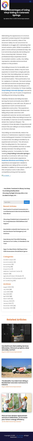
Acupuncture (7, 269)
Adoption (6, 274)
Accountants (7, 264)
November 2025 (8, 308)
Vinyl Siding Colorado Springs (12, 90)
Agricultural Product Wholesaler (12, 276)
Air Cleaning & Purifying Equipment (13, 278)
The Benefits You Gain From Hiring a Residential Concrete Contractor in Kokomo (15, 383)
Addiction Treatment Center (11, 271)
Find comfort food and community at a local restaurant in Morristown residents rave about (16, 211)
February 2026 (7, 301)
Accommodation (8, 262)
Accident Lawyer (8, 260)
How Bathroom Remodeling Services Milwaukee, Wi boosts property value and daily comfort (15, 348)
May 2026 (6, 294)
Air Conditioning (8, 280)
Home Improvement (23, 18)
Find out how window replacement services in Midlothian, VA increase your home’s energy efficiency (14, 417)
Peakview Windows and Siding (13, 160)
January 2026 (7, 303)
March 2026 (6, 299)
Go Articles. (20, 435)
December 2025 (8, 306)
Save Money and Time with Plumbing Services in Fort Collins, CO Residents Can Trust (16, 241)
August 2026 (7, 287)
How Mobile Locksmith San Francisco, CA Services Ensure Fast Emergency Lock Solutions (16, 231)
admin (7, 18)
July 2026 (6, 289)
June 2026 (6, 292)
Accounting (6, 267)
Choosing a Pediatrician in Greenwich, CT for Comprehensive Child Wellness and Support (16, 221)
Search (27, 202)
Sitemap (20, 437)
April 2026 (6, 296)
